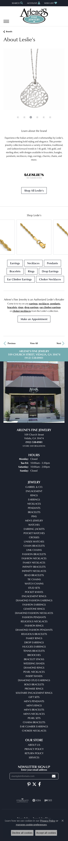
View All (34, 343)
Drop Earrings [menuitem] (34, 642)
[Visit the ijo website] (48, 800)
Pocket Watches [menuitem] (34, 533)
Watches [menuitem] (34, 525)
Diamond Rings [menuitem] (34, 667)
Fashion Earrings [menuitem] (34, 604)
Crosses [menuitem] (34, 537)
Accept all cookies (46, 832)
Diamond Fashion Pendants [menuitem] (34, 630)
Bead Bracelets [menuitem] (34, 575)
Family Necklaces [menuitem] (34, 562)
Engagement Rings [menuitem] (34, 596)
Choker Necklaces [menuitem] (34, 730)
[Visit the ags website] (22, 800)
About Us (34, 745)
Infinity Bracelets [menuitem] (34, 567)
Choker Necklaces (50, 279)
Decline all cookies (22, 832)
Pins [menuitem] (34, 516)
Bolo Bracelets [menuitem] (34, 684)
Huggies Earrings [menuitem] (34, 646)
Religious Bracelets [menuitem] (34, 634)
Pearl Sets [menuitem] (34, 718)
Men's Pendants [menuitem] (34, 701)
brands (9, 31)
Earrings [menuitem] (34, 499)
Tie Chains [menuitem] (34, 579)
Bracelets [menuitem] (34, 512)
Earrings (15, 263)
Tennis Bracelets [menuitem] (34, 651)
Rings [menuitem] (34, 495)
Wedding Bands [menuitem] (34, 663)
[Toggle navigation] (6, 23)
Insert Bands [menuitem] (34, 676)
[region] (34, 87)
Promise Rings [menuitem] (34, 688)
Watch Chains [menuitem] (34, 583)
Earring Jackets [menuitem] (34, 529)
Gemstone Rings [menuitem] (34, 609)
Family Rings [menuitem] (34, 638)
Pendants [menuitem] (34, 508)
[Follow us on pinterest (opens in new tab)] (29, 784)
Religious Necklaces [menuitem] (34, 621)
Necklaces (33, 263)
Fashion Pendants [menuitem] (34, 617)
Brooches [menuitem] (34, 655)
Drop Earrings (50, 271)
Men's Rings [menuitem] (34, 705)
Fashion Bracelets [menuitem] (34, 554)
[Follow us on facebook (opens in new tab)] (39, 784)
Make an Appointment (34, 319)
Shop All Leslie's (34, 190)
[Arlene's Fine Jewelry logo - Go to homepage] (34, 16)
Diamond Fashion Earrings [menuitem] (34, 600)
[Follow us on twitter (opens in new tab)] (34, 784)
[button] (17, 3)
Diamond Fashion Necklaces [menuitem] (34, 613)
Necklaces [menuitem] (34, 504)
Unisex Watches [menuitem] (34, 541)
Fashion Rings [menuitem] (34, 625)
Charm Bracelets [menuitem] (34, 722)
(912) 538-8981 (34, 358)
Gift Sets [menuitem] (34, 697)
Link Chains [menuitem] (34, 550)
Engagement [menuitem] (34, 491)
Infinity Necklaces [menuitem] (34, 571)
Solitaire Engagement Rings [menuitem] (34, 693)
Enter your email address (34, 769)
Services (34, 757)
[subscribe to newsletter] (53, 776)
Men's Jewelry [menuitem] (34, 520)
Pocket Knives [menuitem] (34, 592)
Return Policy (34, 753)
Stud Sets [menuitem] (34, 588)
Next (59, 343)
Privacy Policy (34, 749)
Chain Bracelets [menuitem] (34, 546)
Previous (12, 343)
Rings (31, 271)
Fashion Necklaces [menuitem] (34, 558)
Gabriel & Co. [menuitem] (34, 487)
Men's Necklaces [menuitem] (34, 714)
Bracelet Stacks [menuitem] (34, 659)
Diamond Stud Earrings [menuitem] (34, 680)
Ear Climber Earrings (19, 279)
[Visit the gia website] (36, 800)
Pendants (52, 263)
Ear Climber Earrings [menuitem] (34, 726)
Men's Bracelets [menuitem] (34, 709)
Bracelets (15, 271)
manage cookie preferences (31, 824)
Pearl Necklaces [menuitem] (34, 672)
